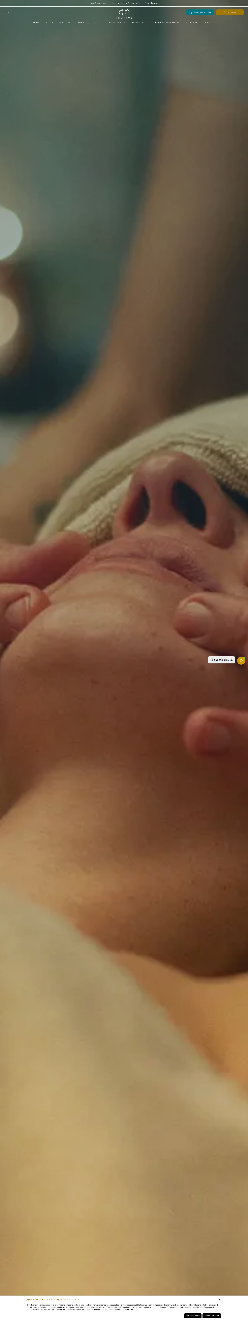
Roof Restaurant (165, 22)
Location (191, 22)
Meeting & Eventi (113, 22)
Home (36, 22)
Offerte (210, 22)
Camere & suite (85, 22)
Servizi (63, 22)
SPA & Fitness (139, 22)
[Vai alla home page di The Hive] (124, 12)
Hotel (50, 22)
